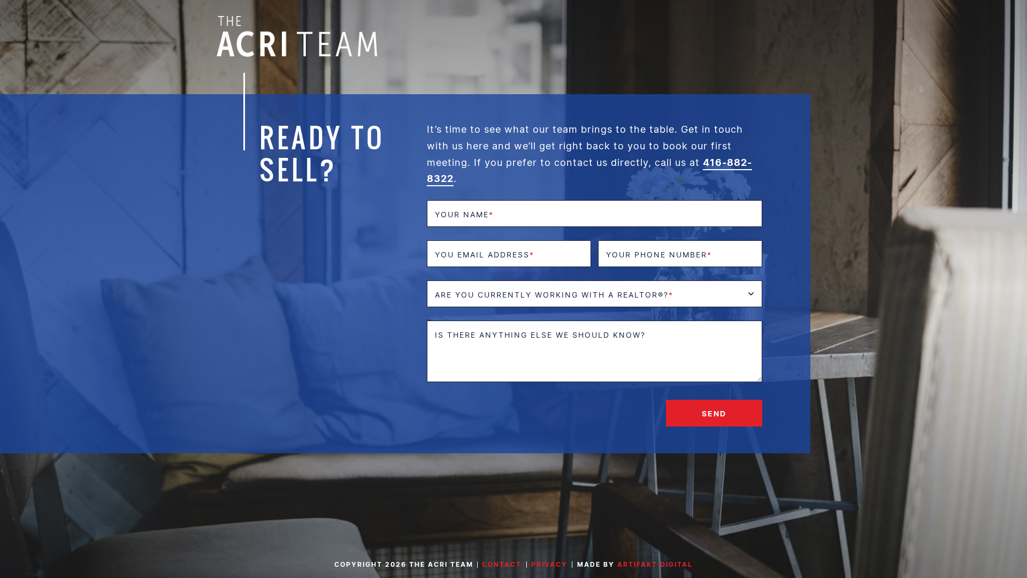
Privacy (549, 564)
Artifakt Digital (655, 564)
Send (714, 413)
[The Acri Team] (297, 35)
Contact (502, 564)
